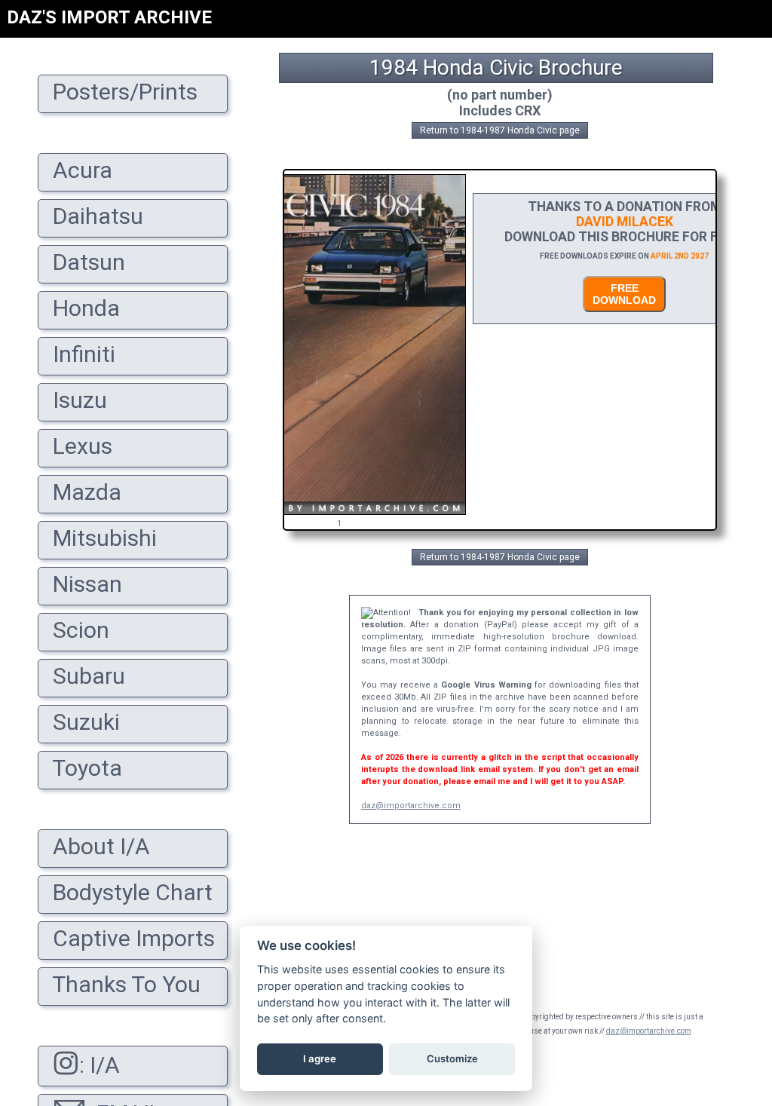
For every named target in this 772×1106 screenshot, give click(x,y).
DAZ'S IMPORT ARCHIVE (109, 17)
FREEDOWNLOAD (624, 294)
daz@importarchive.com (411, 805)
